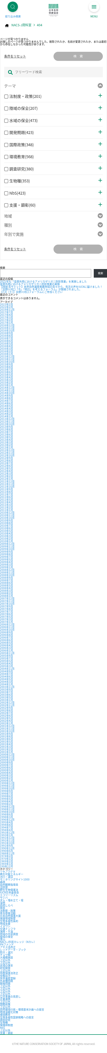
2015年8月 (6, 367)
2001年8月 (6, 736)
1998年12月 (7, 806)
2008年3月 (6, 590)
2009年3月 (6, 564)
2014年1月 (6, 416)
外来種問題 (6, 981)
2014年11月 (7, 390)
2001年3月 (6, 747)
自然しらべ (6, 905)
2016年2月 (6, 351)
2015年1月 (6, 385)
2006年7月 (6, 637)
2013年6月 (6, 434)
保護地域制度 (8, 918)
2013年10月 (7, 424)
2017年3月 (6, 317)
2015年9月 (6, 364)
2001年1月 (6, 752)
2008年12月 (7, 570)
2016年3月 (6, 348)
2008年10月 (7, 575)
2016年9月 (6, 333)
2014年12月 (7, 388)
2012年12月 (7, 450)
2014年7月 (6, 401)
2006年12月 (7, 624)
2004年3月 (6, 682)
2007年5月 (6, 616)
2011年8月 (6, 492)
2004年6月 (6, 676)
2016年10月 (7, 330)
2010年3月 (6, 536)
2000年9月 (6, 762)
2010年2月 (6, 538)
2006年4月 (6, 645)
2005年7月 (6, 658)
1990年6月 (6, 851)
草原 (2, 908)
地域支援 (5, 924)
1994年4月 (6, 830)
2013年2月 (6, 445)
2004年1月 (6, 684)
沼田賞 (4, 887)
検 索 (78, 56)
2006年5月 (6, 642)
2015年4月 (6, 377)
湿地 (2, 903)
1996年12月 (7, 819)
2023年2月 (6, 304)
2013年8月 (6, 429)
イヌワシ (5, 926)
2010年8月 (6, 523)
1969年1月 (6, 864)
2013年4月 (6, 440)
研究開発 (5, 968)
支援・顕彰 (6, 1033)
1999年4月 (6, 801)
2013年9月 (6, 427)
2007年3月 (6, 619)
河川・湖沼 (6, 877)
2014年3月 (6, 411)
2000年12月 (7, 754)
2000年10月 (7, 760)
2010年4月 (6, 533)
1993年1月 (6, 835)
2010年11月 (7, 515)
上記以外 (5, 960)
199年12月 (6, 866)
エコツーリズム (9, 895)
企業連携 (5, 999)
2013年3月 (6, 442)
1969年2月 (6, 861)
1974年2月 (6, 856)
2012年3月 (6, 473)
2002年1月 (6, 723)
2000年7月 (6, 765)
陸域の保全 (6, 937)
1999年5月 (6, 799)
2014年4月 (6, 408)
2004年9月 (6, 671)
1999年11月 (7, 786)
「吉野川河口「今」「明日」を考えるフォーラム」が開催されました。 (41, 289)
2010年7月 (6, 525)
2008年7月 (6, 580)
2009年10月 (7, 549)
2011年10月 (7, 486)
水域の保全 (6, 965)
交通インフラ (8, 929)
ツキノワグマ (7, 871)
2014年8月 (6, 398)
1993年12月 (7, 832)
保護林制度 (6, 1025)
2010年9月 (6, 520)
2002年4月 (6, 721)
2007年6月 (6, 614)
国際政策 (5, 1004)
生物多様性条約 (9, 921)
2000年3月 (6, 775)
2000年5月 (6, 770)
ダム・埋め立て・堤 (11, 900)
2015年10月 (7, 361)
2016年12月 (7, 325)
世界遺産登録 (8, 978)
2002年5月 (6, 718)
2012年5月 (6, 468)
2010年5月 (6, 531)
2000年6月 (6, 767)
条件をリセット (15, 56)
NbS (2, 1028)
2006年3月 (6, 648)
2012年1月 (6, 479)
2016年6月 (6, 341)
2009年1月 (6, 567)
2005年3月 (6, 666)
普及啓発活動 (8, 913)
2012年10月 (7, 455)
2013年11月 (7, 421)
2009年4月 (6, 562)
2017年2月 (6, 320)
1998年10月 (7, 812)
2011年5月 (6, 499)
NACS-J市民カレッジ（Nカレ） (18, 942)
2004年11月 (7, 669)
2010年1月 (6, 541)
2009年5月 (6, 559)
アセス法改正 (8, 947)
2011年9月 (6, 489)
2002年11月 (7, 705)
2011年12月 (7, 481)
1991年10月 (7, 843)
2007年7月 (6, 611)
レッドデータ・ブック (13, 950)
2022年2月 (6, 307)
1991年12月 (7, 838)
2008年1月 (6, 596)
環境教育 (5, 1015)
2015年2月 (6, 382)
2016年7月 (6, 338)
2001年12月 (7, 726)
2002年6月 (6, 715)
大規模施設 (6, 957)
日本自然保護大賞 (10, 916)
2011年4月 (6, 502)
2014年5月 (6, 406)
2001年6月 (6, 739)
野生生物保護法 (9, 890)
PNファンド (7, 944)
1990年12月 (7, 848)
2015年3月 (6, 380)
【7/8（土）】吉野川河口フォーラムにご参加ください (31, 292)
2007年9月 (6, 606)
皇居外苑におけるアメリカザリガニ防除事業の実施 (30, 284)
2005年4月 (6, 663)
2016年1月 (6, 354)
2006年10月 (7, 629)
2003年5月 (6, 697)
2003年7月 (6, 692)
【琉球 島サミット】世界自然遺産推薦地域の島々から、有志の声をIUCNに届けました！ (51, 287)
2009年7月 (6, 557)
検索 (2, 268)
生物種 (4, 1022)
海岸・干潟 (6, 931)
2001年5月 (6, 741)
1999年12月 (7, 783)
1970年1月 (6, 858)
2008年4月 (6, 588)
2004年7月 (6, 674)
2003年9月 (6, 689)
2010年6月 (6, 528)
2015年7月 (6, 369)
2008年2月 (6, 593)
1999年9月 (6, 791)
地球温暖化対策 (9, 1012)
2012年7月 (6, 463)
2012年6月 (6, 466)
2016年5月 (6, 343)
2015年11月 (7, 359)
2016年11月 (7, 328)
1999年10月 (7, 788)
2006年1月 (6, 650)
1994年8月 (6, 825)
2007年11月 (7, 601)
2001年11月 (7, 728)
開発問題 (5, 983)
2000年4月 (6, 773)
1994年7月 (6, 827)
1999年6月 (6, 796)
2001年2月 (6, 749)
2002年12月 (7, 702)
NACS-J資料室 (21, 25)
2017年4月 (6, 315)
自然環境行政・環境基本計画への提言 (22, 1009)
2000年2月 (6, 778)
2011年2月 (6, 507)
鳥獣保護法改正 (9, 973)
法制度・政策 (8, 910)
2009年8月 (6, 554)
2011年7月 (6, 494)
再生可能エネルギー (11, 874)
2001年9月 (6, 734)
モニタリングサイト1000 (15, 879)
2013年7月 (6, 432)
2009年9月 (6, 551)
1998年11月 (7, 809)
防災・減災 (6, 952)
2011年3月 (6, 505)
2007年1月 (6, 622)
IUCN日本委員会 (9, 892)
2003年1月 (6, 700)
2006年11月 (7, 627)
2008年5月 (6, 585)
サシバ (4, 897)
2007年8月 (6, 609)
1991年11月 (7, 840)
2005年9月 (6, 656)
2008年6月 (6, 583)
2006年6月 (6, 640)
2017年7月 (6, 312)
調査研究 (5, 1020)
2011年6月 (6, 497)
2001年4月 (6, 744)
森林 (2, 882)
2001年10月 (7, 731)
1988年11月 (7, 853)
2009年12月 (7, 544)
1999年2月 (6, 804)
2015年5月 (6, 374)
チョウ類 (5, 955)
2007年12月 (7, 598)
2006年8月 (6, 635)
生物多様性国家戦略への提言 (17, 1017)
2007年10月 (7, 603)
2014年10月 (7, 393)
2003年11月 (7, 687)
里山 (2, 939)
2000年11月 (7, 757)
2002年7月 (6, 713)
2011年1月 (6, 510)
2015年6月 (6, 372)
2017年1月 (6, 322)
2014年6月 (6, 403)
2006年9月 (6, 632)
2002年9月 (6, 708)
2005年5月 (6, 661)
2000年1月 (6, 780)
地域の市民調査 (9, 934)
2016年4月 (6, 346)
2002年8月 (6, 710)
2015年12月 (7, 356)
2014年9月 (6, 395)
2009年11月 (7, 546)
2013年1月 (6, 447)
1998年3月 (6, 817)
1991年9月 (6, 845)
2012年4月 (6, 471)
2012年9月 (6, 458)
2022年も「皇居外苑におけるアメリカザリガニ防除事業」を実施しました (43, 281)
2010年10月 (7, 518)
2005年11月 (7, 653)
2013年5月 (6, 437)
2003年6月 (6, 695)
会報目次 (5, 976)
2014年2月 (6, 414)
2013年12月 (7, 419)
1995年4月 (6, 822)
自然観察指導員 (9, 884)
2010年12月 (7, 512)
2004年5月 (6, 679)
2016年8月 (6, 335)
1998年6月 (6, 814)
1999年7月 (6, 793)
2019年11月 (7, 309)
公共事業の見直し (10, 996)
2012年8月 (6, 460)
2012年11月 (7, 453)
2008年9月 (6, 577)
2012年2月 (6, 476)
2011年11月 (7, 484)
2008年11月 (7, 572)
